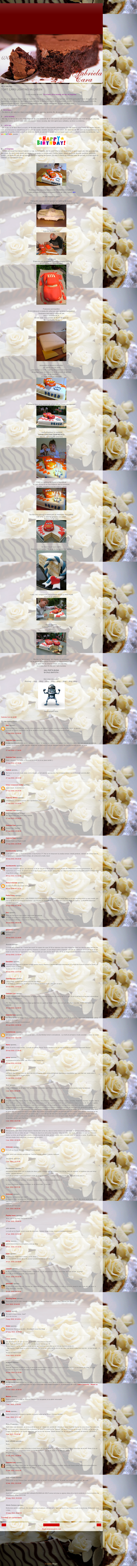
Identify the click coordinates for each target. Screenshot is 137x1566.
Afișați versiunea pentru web (51, 1529)
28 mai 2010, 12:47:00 (13, 972)
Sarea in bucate (11, 883)
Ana (7, 912)
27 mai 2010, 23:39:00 (13, 844)
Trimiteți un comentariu (11, 1517)
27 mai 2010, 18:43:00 (13, 778)
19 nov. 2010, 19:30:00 (14, 1389)
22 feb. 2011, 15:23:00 (13, 1483)
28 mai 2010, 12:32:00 (13, 954)
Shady (8, 1411)
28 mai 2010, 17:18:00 (13, 1050)
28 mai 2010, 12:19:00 (13, 937)
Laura (8, 1339)
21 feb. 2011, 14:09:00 (13, 1455)
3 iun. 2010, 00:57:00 (13, 1187)
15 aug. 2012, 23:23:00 (14, 1498)
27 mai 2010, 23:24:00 (13, 818)
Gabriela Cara (11, 740)
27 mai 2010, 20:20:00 (13, 791)
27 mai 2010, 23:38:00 (13, 831)
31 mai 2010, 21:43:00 (13, 1078)
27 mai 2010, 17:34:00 (13, 750)
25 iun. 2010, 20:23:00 (13, 1291)
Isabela (8, 770)
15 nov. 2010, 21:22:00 (14, 1372)
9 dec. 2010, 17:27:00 (13, 1417)
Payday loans (11, 1215)
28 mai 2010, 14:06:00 (13, 1025)
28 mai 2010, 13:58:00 (13, 1008)
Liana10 (9, 1268)
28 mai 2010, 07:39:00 (13, 905)
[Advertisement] (51, 18)
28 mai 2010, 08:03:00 (13, 923)
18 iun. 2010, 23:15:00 (13, 1247)
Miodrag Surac (11, 1298)
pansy (8, 1057)
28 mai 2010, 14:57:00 (13, 1038)
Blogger (54, 1564)
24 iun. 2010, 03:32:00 (13, 1276)
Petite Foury (10, 895)
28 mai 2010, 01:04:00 (13, 876)
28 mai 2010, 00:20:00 (13, 859)
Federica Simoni (12, 798)
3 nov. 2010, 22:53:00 (13, 1355)
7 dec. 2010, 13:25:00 (13, 1404)
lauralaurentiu (11, 851)
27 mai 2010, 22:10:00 (13, 803)
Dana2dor (9, 961)
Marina (8, 1396)
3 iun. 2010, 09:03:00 (13, 1208)
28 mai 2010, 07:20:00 (13, 888)
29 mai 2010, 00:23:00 (13, 1063)
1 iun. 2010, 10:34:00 (13, 1140)
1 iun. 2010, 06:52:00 (13, 1091)
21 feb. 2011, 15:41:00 (13, 1470)
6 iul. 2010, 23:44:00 (13, 1304)
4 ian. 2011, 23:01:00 (13, 1434)
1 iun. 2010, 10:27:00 (13, 1121)
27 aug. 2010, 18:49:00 (14, 1332)
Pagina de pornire (51, 1525)
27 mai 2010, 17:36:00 (13, 763)
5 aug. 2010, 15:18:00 (13, 1319)
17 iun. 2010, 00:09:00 (13, 1221)
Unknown (9, 1147)
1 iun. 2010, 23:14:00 (13, 1161)
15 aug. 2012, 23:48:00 (14, 1513)
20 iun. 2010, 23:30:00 (13, 1261)
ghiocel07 (9, 1283)
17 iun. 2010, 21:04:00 (13, 1234)
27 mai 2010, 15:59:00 (13, 733)
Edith (8, 1254)
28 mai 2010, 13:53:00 (13, 986)
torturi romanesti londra (14, 785)
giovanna (9, 929)
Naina (8, 1044)
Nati (7, 725)
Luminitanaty (11, 1032)
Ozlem (8, 1326)
